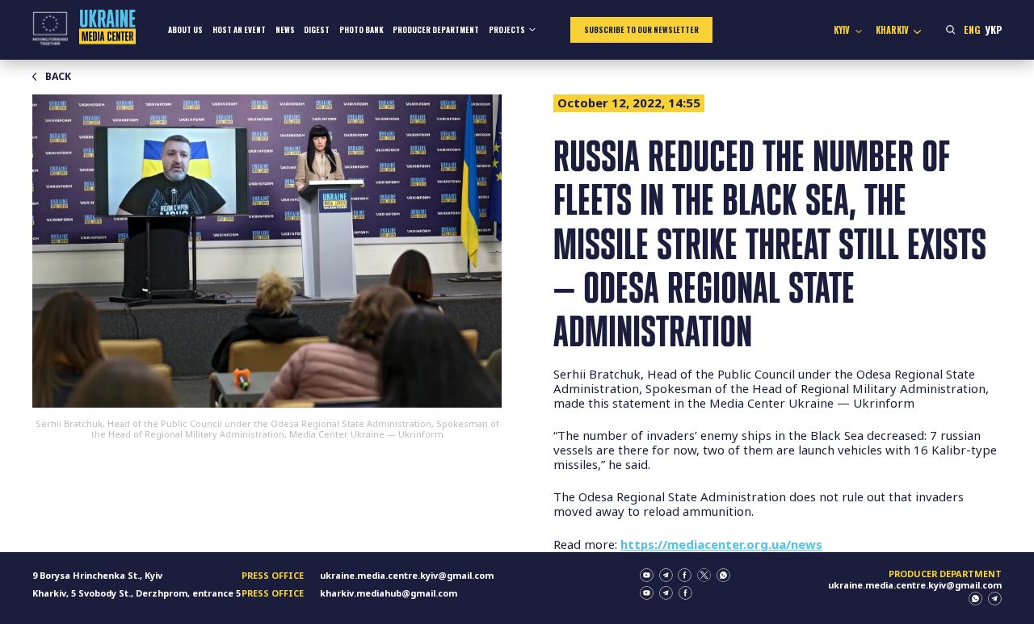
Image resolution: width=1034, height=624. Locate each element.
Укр (993, 29)
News (285, 30)
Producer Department (436, 30)
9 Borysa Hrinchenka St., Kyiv (97, 575)
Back (58, 76)
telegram (666, 575)
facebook (684, 575)
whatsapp (723, 575)
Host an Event (239, 30)
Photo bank (361, 30)
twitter (704, 575)
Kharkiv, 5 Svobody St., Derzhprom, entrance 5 (136, 593)
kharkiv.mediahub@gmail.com (388, 593)
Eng (972, 29)
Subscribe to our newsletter (641, 30)
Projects (507, 30)
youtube (647, 575)
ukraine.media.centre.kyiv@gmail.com (407, 575)
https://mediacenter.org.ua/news (721, 544)
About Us (185, 30)
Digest (317, 30)
